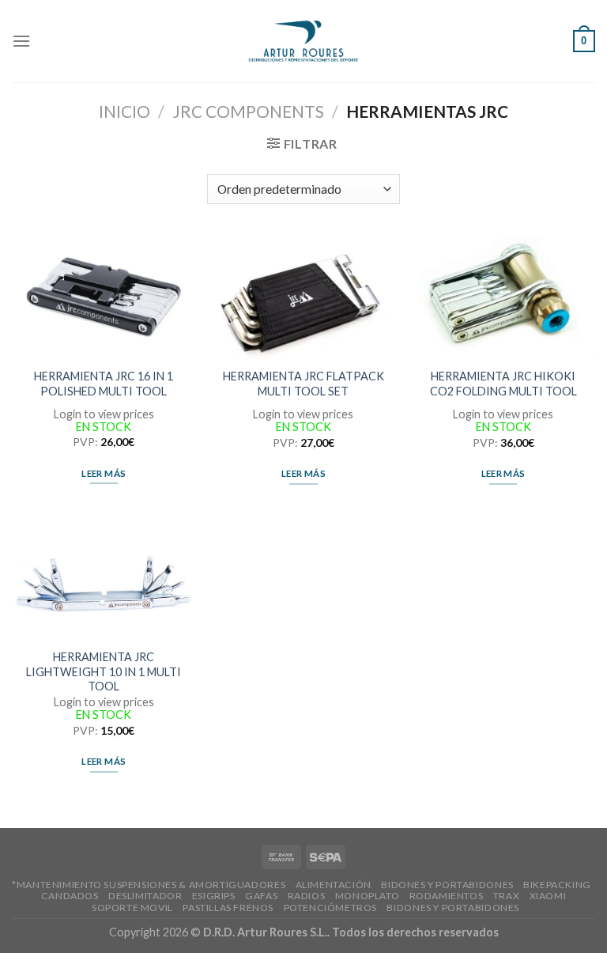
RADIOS (307, 896)
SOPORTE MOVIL (132, 907)
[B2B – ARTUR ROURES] (304, 41)
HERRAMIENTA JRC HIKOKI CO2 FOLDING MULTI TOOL (503, 383)
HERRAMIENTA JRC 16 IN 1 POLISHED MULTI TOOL (103, 383)
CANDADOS (70, 896)
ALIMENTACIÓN (333, 885)
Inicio (124, 111)
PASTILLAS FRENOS (228, 907)
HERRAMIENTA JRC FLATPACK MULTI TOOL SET (303, 383)
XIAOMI (548, 896)
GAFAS (261, 896)
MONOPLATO (367, 896)
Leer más (103, 473)
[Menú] (21, 40)
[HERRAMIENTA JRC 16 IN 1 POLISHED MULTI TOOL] (104, 297)
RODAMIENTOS (446, 896)
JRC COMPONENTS (248, 111)
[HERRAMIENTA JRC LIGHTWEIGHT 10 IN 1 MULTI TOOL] (104, 578)
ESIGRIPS (214, 896)
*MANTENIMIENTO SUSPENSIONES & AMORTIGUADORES (148, 885)
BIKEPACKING (557, 885)
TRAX (506, 896)
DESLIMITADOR (145, 896)
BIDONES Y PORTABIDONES (447, 885)
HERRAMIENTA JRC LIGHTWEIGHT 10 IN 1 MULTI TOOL (103, 671)
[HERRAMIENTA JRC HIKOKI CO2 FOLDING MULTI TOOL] (503, 297)
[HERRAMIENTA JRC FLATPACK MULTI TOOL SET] (303, 297)
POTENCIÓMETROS (331, 907)
